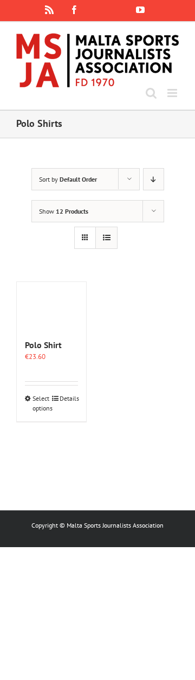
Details (69, 398)
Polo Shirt (43, 344)
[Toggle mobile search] (151, 93)
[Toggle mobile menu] (173, 93)
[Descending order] (153, 179)
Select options (41, 403)
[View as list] (106, 237)
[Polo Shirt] (51, 305)
